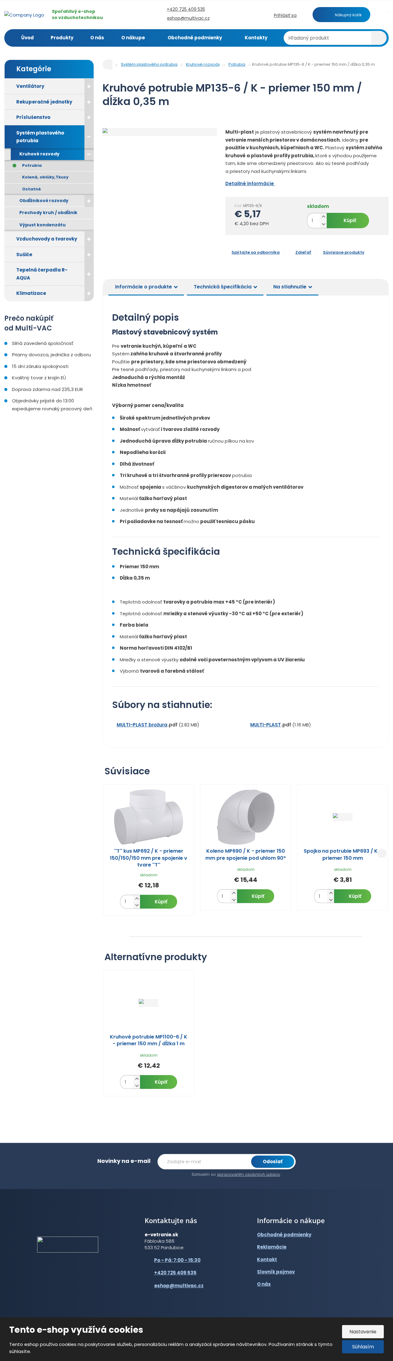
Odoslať (272, 1161)
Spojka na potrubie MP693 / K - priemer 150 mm (343, 854)
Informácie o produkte (143, 286)
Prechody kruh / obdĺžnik (48, 212)
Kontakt (267, 1259)
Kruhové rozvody (39, 154)
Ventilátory (30, 86)
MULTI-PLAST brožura (142, 725)
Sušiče (24, 254)
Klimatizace (31, 293)
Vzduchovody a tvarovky (46, 239)
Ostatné (31, 189)
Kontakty (256, 37)
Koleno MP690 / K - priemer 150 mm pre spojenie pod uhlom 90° (245, 854)
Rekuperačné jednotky (44, 102)
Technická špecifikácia (222, 286)
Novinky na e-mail (123, 1161)
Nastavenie (362, 1331)
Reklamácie (271, 1247)
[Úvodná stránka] (24, 14)
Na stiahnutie (289, 286)
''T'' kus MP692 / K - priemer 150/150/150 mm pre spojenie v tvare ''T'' (148, 858)
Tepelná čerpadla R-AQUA (42, 274)
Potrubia (32, 165)
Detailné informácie (250, 183)
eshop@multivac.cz (179, 1285)
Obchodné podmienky (195, 37)
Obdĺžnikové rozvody (43, 201)
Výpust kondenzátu (42, 225)
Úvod (27, 37)
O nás (97, 37)
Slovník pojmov (276, 1272)
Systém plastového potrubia (40, 137)
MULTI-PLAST (265, 725)
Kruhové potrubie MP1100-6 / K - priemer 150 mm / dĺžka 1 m (148, 1040)
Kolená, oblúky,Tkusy (45, 177)
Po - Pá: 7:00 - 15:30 (177, 1260)
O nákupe (133, 37)
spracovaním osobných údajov (248, 1174)
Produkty (62, 37)
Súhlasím (363, 1346)
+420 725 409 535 (175, 1272)
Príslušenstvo (33, 117)
